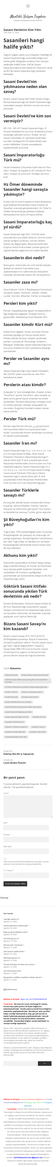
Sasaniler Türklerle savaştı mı (16, 727)
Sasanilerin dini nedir (37, 732)
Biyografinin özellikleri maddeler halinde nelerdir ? (23, 977)
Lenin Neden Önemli (15, 762)
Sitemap (4, 897)
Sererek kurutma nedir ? (13, 971)
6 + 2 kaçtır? (9, 870)
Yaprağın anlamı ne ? (11, 919)
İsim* (6, 823)
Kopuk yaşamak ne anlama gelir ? (16, 925)
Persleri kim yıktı (11, 697)
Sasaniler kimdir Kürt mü (14, 722)
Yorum (6, 793)
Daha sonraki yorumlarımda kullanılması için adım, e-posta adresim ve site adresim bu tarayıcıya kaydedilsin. (26, 862)
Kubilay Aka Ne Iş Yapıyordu (19, 753)
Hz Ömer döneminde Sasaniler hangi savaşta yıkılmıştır (26, 687)
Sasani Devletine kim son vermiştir (18, 702)
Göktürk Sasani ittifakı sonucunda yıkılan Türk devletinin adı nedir (26, 680)
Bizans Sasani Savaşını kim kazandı (35, 675)
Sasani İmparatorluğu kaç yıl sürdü (18, 712)
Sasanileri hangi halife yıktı (15, 732)
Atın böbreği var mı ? (11, 938)
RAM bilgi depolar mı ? (12, 958)
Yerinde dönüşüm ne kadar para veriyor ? (19, 964)
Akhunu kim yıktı (11, 675)
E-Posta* (7, 835)
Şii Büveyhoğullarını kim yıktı (16, 737)
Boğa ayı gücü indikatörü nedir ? (16, 932)
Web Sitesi (7, 846)
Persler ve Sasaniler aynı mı (32, 692)
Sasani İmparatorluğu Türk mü (16, 717)
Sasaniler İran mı (39, 717)
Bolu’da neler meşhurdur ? (14, 945)
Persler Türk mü (11, 692)
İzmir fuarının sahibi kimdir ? (14, 951)
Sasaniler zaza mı (38, 727)
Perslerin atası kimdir (30, 697)
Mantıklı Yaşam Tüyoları (28, 16)
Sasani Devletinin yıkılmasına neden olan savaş (23, 707)
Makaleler (15, 668)
